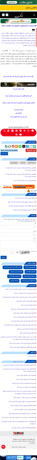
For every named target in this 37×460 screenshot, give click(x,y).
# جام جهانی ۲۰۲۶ (30, 267)
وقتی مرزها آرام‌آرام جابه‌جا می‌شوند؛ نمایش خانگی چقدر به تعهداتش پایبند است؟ (20, 169)
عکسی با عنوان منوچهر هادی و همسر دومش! (24, 210)
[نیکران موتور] (18, 84)
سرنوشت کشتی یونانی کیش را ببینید (25, 379)
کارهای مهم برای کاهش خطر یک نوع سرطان (24, 313)
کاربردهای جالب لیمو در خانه (28, 305)
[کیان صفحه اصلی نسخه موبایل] (18, 457)
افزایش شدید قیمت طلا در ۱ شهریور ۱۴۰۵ (23, 398)
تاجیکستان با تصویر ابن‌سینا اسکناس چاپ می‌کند (23, 309)
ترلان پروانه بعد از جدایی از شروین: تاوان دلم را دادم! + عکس (20, 289)
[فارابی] (18, 21)
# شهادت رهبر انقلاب (14, 276)
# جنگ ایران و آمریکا (29, 276)
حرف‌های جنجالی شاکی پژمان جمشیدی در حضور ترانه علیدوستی (18, 365)
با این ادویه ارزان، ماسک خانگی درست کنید (24, 293)
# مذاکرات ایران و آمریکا (28, 281)
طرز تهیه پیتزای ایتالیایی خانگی (27, 333)
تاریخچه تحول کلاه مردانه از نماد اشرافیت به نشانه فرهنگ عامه (19, 325)
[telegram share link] (27, 146)
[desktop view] (7, 15)
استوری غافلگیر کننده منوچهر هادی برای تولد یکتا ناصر (22, 206)
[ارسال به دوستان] (30, 146)
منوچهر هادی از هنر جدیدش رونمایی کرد (25, 198)
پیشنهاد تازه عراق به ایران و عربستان (26, 329)
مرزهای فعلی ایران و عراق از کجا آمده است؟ (23, 181)
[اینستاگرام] (12, 146)
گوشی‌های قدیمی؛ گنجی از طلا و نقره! (26, 301)
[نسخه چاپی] (34, 146)
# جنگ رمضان (14, 281)
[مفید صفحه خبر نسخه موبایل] (18, 8)
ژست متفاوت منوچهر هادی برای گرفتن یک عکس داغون (21, 202)
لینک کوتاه (32, 150)
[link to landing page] (19, 15)
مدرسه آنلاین (31, 163)
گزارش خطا (33, 191)
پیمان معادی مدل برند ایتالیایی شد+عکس (24, 410)
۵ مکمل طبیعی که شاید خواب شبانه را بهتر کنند (23, 321)
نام (35, 223)
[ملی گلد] (18, 2)
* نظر (35, 239)
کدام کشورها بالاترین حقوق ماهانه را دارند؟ (24, 317)
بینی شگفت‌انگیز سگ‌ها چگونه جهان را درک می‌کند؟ (22, 347)
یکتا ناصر (22, 163)
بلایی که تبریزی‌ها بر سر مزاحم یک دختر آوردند (23, 383)
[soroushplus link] (16, 130)
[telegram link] (24, 130)
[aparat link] (16, 134)
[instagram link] (12, 130)
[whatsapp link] (28, 130)
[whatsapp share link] (20, 146)
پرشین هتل (31, 356)
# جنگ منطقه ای (30, 272)
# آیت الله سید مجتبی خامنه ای (12, 267)
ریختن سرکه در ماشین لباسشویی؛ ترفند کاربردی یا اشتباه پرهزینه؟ (19, 297)
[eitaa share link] (16, 146)
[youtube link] (20, 134)
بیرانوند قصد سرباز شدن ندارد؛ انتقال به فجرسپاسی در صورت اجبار (18, 417)
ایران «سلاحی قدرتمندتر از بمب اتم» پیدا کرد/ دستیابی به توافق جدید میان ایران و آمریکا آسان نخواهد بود (19, 392)
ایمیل (34, 231)
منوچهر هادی (14, 163)
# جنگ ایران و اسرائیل (16, 272)
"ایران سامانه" (14, 447)
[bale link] (20, 130)
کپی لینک (4, 154)
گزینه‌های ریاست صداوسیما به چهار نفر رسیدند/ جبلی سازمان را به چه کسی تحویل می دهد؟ (19, 370)
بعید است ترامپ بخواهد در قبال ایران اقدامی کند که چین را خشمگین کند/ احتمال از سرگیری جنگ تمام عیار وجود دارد (18, 338)
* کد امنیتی (33, 251)
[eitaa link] (8, 130)
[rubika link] (32, 130)
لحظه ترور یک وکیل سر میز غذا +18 (25, 387)
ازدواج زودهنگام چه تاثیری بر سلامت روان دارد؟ (23, 428)
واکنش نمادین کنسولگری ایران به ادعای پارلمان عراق (21, 413)
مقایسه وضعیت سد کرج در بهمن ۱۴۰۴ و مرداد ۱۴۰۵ (21, 402)
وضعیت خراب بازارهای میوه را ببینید (25, 375)
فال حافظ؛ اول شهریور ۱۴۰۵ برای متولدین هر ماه (22, 406)
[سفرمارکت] (18, 187)
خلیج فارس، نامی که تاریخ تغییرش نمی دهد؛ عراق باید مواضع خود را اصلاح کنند (18, 423)
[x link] (4, 130)
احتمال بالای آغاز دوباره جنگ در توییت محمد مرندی (22, 343)
